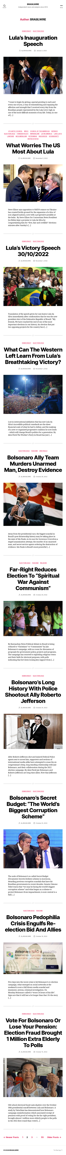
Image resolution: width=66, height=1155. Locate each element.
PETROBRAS (33, 136)
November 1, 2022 (41, 261)
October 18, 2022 (41, 936)
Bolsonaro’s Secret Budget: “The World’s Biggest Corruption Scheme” (33, 807)
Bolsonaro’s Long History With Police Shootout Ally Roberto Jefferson (33, 691)
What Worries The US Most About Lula (33, 148)
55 (42, 1137)
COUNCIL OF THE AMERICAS (40, 131)
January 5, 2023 (41, 50)
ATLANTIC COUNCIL (15, 131)
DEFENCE (54, 131)
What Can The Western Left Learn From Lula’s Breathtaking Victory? (33, 355)
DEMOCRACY (26, 31)
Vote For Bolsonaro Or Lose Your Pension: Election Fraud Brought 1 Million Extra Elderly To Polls (33, 1032)
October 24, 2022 (41, 708)
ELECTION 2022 (38, 31)
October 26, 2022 (41, 595)
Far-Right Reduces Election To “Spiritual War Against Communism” (33, 578)
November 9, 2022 (42, 158)
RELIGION (43, 563)
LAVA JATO (58, 134)
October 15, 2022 (41, 1052)
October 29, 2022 (41, 476)
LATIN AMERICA (46, 134)
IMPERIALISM (34, 134)
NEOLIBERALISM (21, 136)
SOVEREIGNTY (54, 136)
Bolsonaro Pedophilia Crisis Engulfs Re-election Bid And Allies (33, 923)
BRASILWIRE (33, 4)
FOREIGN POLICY (23, 134)
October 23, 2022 (41, 823)
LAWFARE (10, 136)
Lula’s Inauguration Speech (33, 40)
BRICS (26, 131)
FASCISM (34, 451)
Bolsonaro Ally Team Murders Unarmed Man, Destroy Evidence (33, 463)
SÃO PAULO (43, 451)
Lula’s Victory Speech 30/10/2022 (33, 251)
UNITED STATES (33, 139)
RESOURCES (43, 136)
